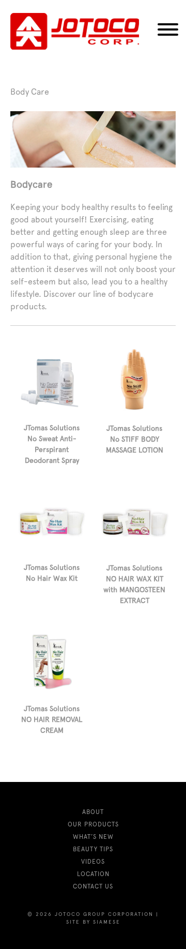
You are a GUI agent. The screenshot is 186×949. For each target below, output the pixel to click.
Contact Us (93, 886)
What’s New (93, 836)
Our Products (93, 824)
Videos (93, 861)
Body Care (29, 92)
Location (93, 874)
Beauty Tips (93, 849)
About (93, 812)
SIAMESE (106, 922)
